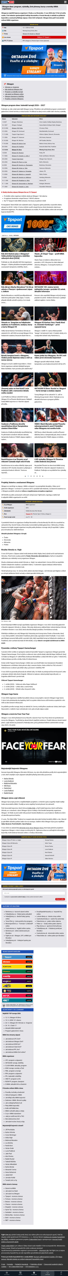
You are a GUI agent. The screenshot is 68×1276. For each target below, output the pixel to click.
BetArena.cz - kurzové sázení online (17, 912)
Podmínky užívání (36, 1264)
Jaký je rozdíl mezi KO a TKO (14, 1116)
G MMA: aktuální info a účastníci (15, 1084)
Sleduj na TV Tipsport (43, 37)
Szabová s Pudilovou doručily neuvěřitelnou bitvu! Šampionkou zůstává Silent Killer (14, 426)
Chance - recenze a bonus (13, 1204)
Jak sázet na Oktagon (12, 1194)
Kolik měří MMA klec (12, 1108)
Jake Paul (8, 1153)
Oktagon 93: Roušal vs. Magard (31, 34)
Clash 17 (14, 1025)
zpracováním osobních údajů (18, 896)
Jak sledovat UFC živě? (13, 1039)
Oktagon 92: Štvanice (18, 153)
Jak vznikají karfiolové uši (13, 1103)
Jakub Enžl (8, 1175)
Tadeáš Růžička (10, 1161)
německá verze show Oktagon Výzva (31, 828)
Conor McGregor (10, 1135)
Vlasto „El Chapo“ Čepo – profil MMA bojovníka (49, 255)
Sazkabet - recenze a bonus (14, 1212)
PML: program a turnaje (13, 1071)
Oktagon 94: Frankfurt (18, 146)
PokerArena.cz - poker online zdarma (49, 921)
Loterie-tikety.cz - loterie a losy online (49, 916)
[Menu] (65, 2)
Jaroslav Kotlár (10, 1177)
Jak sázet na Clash (11, 1191)
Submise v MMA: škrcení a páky (15, 1100)
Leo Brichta (9, 1143)
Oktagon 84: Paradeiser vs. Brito (21, 180)
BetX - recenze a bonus (12, 1217)
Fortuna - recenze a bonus (13, 1199)
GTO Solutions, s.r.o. (32, 1267)
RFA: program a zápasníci (13, 1073)
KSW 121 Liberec (15, 1020)
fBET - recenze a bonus (12, 1220)
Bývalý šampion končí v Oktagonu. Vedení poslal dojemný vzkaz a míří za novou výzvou (16, 357)
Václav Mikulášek (11, 1164)
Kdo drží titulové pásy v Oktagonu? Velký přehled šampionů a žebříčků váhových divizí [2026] (15, 256)
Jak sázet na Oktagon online (14, 94)
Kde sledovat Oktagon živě (13, 89)
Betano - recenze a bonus (13, 1202)
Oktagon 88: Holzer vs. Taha (19, 168)
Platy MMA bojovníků (12, 1105)
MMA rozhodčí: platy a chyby (14, 1111)
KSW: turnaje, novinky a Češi (14, 1068)
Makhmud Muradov (10, 783)
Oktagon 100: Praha (17, 128)
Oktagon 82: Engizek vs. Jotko (20, 186)
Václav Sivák (9, 1148)
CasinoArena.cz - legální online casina (18, 928)
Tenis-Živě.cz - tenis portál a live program (19, 921)
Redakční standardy (21, 1264)
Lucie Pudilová (9, 790)
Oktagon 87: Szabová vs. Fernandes (21, 171)
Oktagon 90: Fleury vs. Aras (19, 162)
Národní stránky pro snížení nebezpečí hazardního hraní (25, 1259)
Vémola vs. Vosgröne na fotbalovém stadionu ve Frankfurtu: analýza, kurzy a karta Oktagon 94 (16, 324)
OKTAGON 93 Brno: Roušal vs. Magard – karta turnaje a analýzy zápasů (50, 389)
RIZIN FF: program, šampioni (14, 1081)
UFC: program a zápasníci (13, 1060)
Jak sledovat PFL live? (12, 1049)
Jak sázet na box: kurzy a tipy (15, 1121)
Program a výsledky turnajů (14, 92)
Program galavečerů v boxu (14, 1031)
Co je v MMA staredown (13, 1113)
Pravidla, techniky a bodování (14, 1092)
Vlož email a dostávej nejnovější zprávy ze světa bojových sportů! (18, 889)
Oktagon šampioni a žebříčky (14, 96)
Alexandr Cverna (10, 1169)
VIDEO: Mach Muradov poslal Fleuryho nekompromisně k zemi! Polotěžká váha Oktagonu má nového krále (49, 426)
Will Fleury (7, 786)
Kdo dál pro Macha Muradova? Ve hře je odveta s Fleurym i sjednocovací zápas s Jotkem (17, 289)
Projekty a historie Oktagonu (14, 99)
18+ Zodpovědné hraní (16, 1267)
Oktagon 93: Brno (17, 149)
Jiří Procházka (10, 1130)
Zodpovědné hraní (35, 1239)
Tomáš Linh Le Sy (11, 1180)
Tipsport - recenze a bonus (14, 1196)
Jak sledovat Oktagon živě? (14, 1041)
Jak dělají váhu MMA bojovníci (15, 1097)
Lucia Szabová (9, 781)
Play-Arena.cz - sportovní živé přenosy (49, 926)
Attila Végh (31, 808)
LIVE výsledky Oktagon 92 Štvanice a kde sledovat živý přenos (48, 460)
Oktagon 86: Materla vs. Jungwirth (21, 174)
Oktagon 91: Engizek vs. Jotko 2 (21, 156)
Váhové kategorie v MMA (13, 1095)
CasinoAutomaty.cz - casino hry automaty (50, 919)
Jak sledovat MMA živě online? (15, 1052)
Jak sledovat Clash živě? (13, 1047)
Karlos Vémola (9, 778)
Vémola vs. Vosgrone (12, 87)
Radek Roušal (8, 793)
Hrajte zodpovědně (7, 1246)
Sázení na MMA (10, 1188)
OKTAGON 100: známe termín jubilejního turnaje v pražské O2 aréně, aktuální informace (50, 289)
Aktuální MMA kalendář (13, 1028)
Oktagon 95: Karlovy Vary (19, 143)
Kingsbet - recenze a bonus (14, 1207)
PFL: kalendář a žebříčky (13, 1076)
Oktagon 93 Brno (15, 1017)
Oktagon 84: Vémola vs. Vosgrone (21, 1023)
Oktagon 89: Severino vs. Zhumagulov (22, 165)
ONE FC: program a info (13, 1079)
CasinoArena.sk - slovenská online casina (50, 933)
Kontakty (10, 1264)
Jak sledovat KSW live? (12, 1044)
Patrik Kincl (7, 788)
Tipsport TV (29, 514)
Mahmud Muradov (11, 1140)
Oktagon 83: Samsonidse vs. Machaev (22, 183)
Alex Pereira (9, 1156)
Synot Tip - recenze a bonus (14, 1209)
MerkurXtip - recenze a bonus (15, 1215)
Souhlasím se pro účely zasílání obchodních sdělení (23, 896)
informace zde (44, 1250)
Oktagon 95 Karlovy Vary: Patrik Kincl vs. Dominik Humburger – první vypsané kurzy (49, 324)
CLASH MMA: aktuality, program (16, 1065)
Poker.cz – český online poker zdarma (49, 923)
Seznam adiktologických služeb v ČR (46, 1257)
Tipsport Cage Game (17, 159)
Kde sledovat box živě (12, 1119)
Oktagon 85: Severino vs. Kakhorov (21, 177)
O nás (3, 1264)
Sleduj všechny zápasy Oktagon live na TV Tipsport (20, 192)
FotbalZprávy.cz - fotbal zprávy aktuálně (19, 914)
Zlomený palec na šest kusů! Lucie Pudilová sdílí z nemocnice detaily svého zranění (15, 390)
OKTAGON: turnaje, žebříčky (14, 1063)
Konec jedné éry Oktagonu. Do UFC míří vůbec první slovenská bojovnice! (50, 356)
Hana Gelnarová (10, 1172)
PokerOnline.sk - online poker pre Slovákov (50, 935)
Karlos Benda (9, 1167)
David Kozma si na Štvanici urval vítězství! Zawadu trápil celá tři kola (15, 460)
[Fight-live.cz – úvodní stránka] (7, 2)
